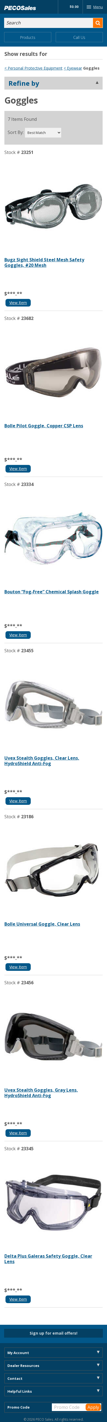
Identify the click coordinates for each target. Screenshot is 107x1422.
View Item (18, 302)
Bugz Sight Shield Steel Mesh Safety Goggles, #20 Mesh (44, 262)
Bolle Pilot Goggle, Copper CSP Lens (43, 426)
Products (27, 37)
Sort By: (16, 132)
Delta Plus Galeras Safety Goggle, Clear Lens (48, 1258)
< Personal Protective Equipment (33, 68)
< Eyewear (73, 68)
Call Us (79, 37)
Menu (98, 6)
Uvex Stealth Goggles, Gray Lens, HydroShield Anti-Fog (41, 1092)
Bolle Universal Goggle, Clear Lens (42, 924)
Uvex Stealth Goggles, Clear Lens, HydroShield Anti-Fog (41, 760)
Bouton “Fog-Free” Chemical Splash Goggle (51, 592)
